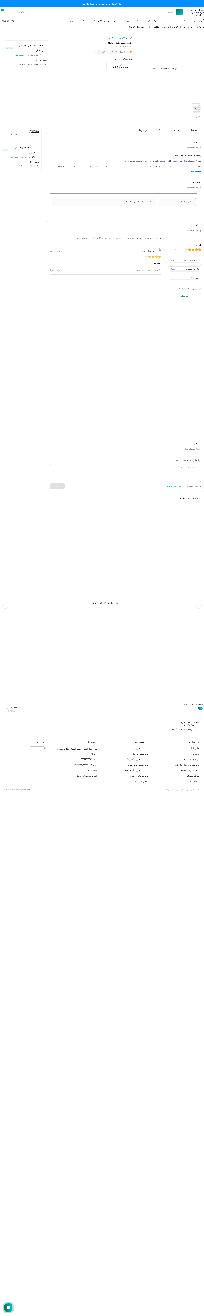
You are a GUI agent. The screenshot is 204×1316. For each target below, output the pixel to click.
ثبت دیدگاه (184, 296)
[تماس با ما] (8, 1307)
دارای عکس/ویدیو (83, 238)
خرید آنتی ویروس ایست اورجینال (135, 770)
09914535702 (8, 21)
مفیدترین (108, 238)
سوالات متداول (193, 776)
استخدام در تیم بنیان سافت (189, 770)
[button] (198, 605)
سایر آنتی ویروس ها (189, 27)
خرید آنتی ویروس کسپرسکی (136, 759)
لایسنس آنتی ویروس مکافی (166, 27)
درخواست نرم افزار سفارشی (187, 765)
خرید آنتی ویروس (141, 748)
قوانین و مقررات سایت (190, 759)
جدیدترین (139, 238)
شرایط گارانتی (193, 781)
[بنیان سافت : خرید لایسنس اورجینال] (194, 12)
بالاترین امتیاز (118, 238)
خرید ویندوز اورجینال (140, 754)
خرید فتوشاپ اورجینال (139, 776)
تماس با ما (195, 748)
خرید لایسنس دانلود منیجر (138, 765)
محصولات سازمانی (140, 781)
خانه (202, 27)
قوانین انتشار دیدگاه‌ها (174, 486)
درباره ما (196, 754)
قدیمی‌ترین (130, 238)
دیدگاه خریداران (97, 238)
